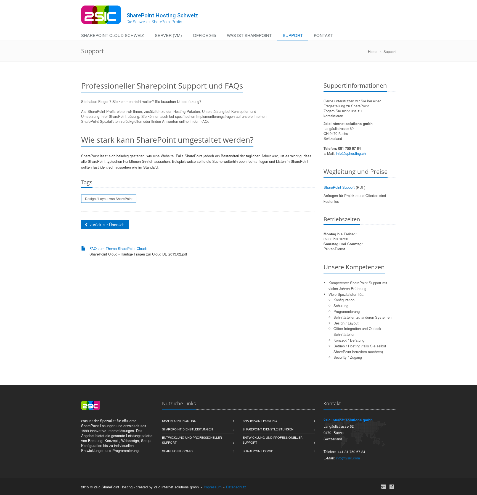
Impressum (213, 486)
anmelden (255, 486)
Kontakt (323, 35)
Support (293, 35)
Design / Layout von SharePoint (108, 198)
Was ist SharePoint (249, 35)
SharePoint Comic (177, 451)
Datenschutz (236, 486)
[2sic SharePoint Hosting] (101, 15)
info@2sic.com (348, 458)
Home (372, 51)
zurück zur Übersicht (108, 224)
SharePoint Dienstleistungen (187, 429)
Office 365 (204, 35)
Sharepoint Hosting (179, 420)
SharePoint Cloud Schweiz (112, 35)
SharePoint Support (339, 187)
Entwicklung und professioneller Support (192, 440)
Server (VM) (168, 35)
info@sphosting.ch (351, 153)
